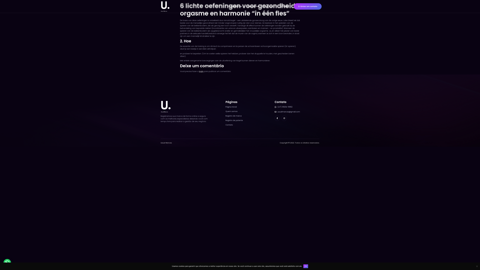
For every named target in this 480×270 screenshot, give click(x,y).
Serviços (269, 6)
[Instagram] (284, 118)
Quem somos (253, 6)
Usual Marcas (235, 6)
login (201, 71)
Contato (285, 6)
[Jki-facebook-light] (277, 118)
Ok (306, 266)
